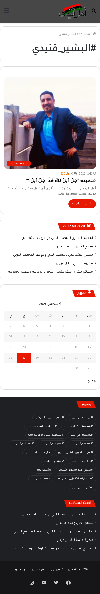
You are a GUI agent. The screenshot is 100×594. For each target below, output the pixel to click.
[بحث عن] (93, 13)
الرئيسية (87, 34)
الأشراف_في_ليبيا (82, 487)
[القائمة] (6, 13)
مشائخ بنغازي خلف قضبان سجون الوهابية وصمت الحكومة (50, 272)
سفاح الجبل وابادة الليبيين (74, 247)
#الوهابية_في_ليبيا (82, 461)
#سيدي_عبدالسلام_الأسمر (76, 470)
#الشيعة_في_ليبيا (82, 443)
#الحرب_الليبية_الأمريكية (49, 417)
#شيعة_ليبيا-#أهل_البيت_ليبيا (75, 478)
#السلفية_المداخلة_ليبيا (78, 426)
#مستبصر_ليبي (40, 478)
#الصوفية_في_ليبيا (53, 443)
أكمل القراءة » (82, 204)
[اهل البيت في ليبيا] (72, 11)
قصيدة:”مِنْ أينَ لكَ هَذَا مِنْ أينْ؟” (61, 181)
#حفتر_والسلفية (54, 461)
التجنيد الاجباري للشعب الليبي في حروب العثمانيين (57, 238)
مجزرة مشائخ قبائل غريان (74, 264)
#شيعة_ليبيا (44, 470)
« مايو (91, 381)
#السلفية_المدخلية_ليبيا (42, 426)
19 (37, 347)
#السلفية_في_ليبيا (82, 435)
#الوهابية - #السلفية (37, 452)
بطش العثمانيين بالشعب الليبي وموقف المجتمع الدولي (53, 255)
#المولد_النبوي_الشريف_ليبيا (75, 452)
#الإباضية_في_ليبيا (82, 417)
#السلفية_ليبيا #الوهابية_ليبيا (46, 435)
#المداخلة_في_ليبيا (23, 443)
